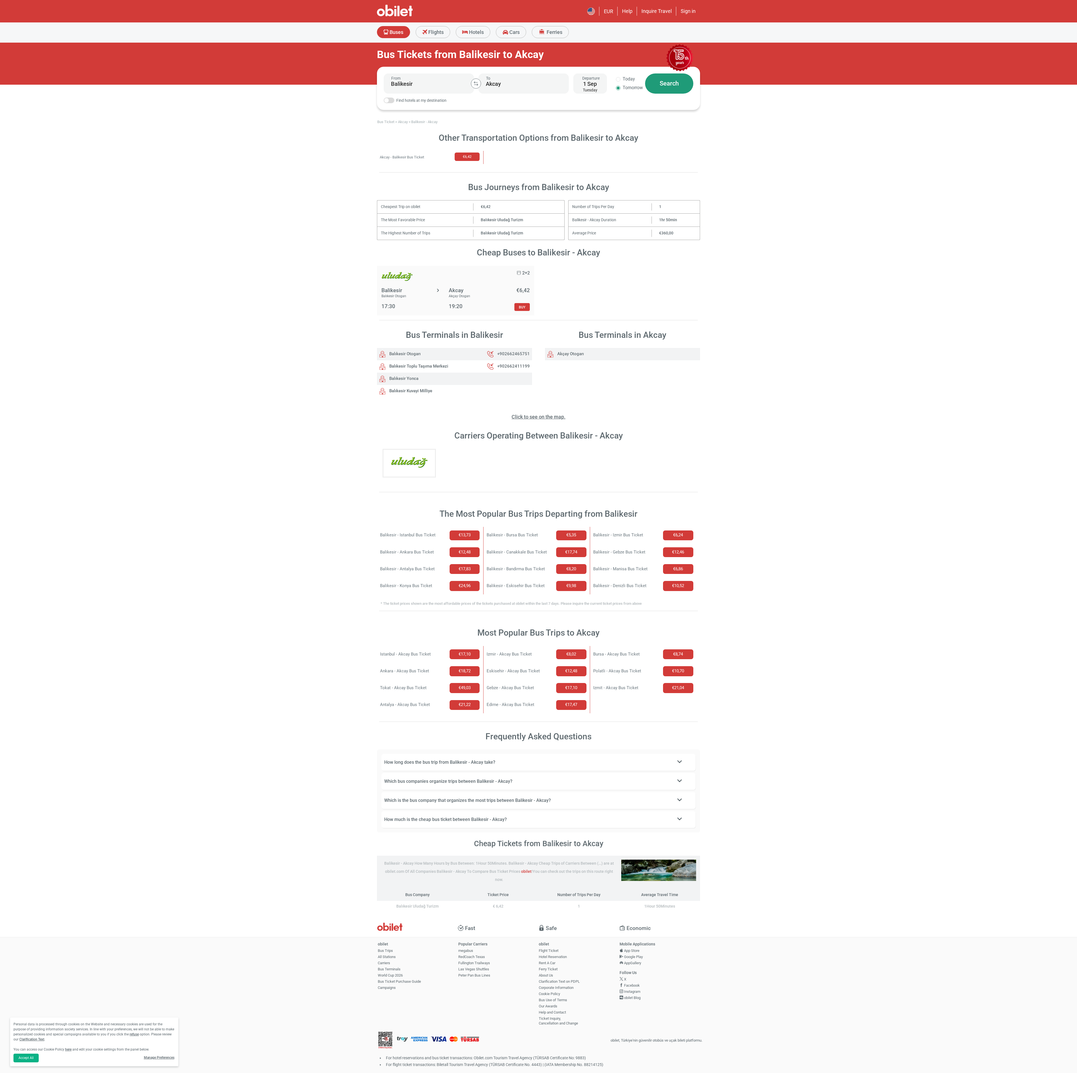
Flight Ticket (548, 951)
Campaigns (387, 988)
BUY (522, 307)
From (396, 78)
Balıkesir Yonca (403, 378)
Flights (435, 32)
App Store (631, 951)
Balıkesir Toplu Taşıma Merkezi (418, 366)
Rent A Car (547, 963)
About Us (546, 975)
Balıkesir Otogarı (404, 353)
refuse (134, 1034)
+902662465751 (513, 353)
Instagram (631, 991)
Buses (395, 32)
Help (627, 11)
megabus (465, 951)
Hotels (476, 32)
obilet (526, 871)
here (68, 1049)
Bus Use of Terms (553, 1000)
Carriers (384, 963)
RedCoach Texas (471, 957)
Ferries (554, 32)
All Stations (387, 957)
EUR (608, 11)
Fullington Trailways (474, 963)
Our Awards (548, 1006)
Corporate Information (556, 988)
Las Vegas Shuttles (473, 969)
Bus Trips (385, 951)
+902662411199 (513, 366)
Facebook (631, 985)
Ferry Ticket (548, 969)
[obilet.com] (408, 15)
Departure (591, 78)
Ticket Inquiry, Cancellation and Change (558, 1020)
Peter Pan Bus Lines (474, 975)
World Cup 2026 (390, 975)
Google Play (633, 957)
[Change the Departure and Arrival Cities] (476, 84)
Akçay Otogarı (570, 353)
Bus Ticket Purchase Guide (399, 981)
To (488, 78)
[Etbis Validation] (385, 1040)
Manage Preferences (159, 1058)
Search (669, 83)
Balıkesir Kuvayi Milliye (410, 390)
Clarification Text (31, 1039)
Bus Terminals (389, 969)
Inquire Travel (656, 11)
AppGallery (632, 963)
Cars (514, 32)
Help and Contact (552, 1012)
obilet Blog (632, 998)
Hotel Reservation (553, 957)
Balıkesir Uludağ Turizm (502, 220)
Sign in (688, 11)
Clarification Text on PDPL (559, 981)
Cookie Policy (549, 994)
